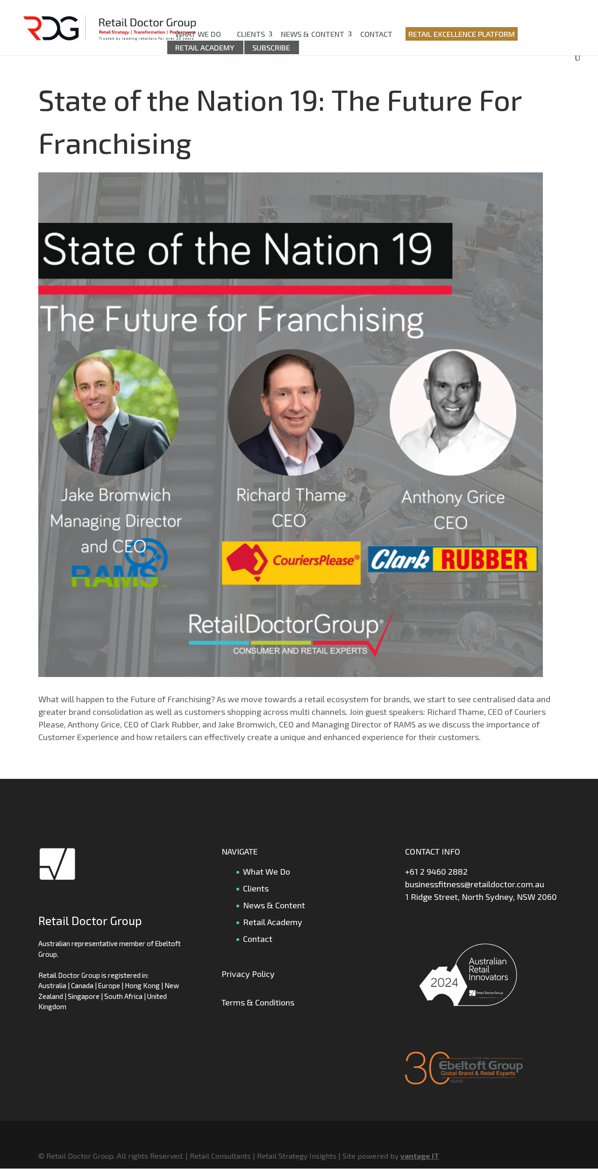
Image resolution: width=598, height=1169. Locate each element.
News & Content (312, 33)
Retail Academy (205, 47)
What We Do (198, 33)
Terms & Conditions (257, 1002)
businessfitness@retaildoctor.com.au (474, 884)
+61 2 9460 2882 (436, 871)
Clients (251, 33)
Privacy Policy (248, 974)
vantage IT (419, 1155)
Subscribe (271, 47)
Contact (376, 33)
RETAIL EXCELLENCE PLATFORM (461, 33)
